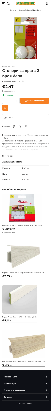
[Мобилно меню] (4, 3)
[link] (13, 126)
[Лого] (25, 3)
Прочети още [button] (7, 156)
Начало (13, 10)
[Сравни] (5, 108)
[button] (8, 3)
